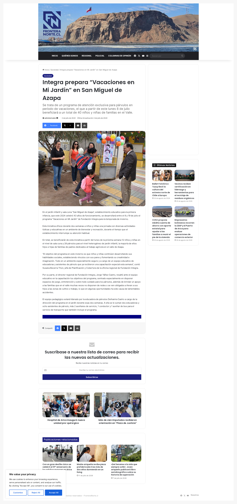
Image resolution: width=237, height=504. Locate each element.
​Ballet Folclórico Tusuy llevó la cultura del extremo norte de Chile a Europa (161, 189)
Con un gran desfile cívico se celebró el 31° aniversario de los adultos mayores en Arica (57, 467)
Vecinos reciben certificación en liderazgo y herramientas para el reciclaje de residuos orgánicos (184, 191)
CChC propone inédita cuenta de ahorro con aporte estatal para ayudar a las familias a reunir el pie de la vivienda (161, 229)
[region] (35, 484)
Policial (99, 56)
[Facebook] (57, 328)
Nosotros (195, 495)
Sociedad (54, 70)
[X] (64, 328)
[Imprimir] (84, 125)
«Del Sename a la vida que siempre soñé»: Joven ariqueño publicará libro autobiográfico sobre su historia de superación (124, 469)
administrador (50, 118)
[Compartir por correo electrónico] (78, 125)
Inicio (55, 56)
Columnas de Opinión (119, 56)
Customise (18, 492)
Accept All (53, 492)
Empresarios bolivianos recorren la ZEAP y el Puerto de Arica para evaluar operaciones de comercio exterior (184, 229)
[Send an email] (57, 118)
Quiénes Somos (70, 56)
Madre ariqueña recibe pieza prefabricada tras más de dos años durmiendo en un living (91, 468)
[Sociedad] (118, 27)
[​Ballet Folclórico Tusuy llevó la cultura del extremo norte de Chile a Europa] (162, 175)
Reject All (36, 492)
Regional (87, 56)
